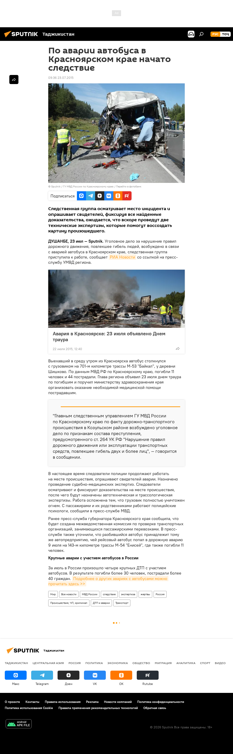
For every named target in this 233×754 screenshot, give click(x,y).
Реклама (92, 702)
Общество (141, 663)
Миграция (163, 663)
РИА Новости (122, 257)
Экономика (117, 663)
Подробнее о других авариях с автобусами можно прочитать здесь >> (108, 581)
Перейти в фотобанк (128, 186)
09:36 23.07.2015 (60, 78)
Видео (220, 663)
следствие (109, 594)
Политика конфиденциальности (160, 702)
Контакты (32, 702)
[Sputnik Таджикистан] (22, 38)
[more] (177, 348)
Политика (94, 663)
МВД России (89, 594)
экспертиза (128, 594)
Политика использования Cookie (29, 708)
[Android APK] (18, 724)
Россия (160, 594)
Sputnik (56, 186)
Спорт (205, 663)
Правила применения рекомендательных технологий (98, 708)
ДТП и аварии (101, 603)
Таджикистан (16, 663)
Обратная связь (154, 708)
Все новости (68, 594)
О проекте (12, 702)
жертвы (145, 594)
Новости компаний (118, 702)
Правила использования (63, 702)
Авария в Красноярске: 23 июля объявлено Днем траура (109, 336)
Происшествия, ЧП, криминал (68, 603)
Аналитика (185, 663)
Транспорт (121, 603)
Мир (53, 594)
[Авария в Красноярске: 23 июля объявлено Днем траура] (116, 299)
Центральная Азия (48, 663)
